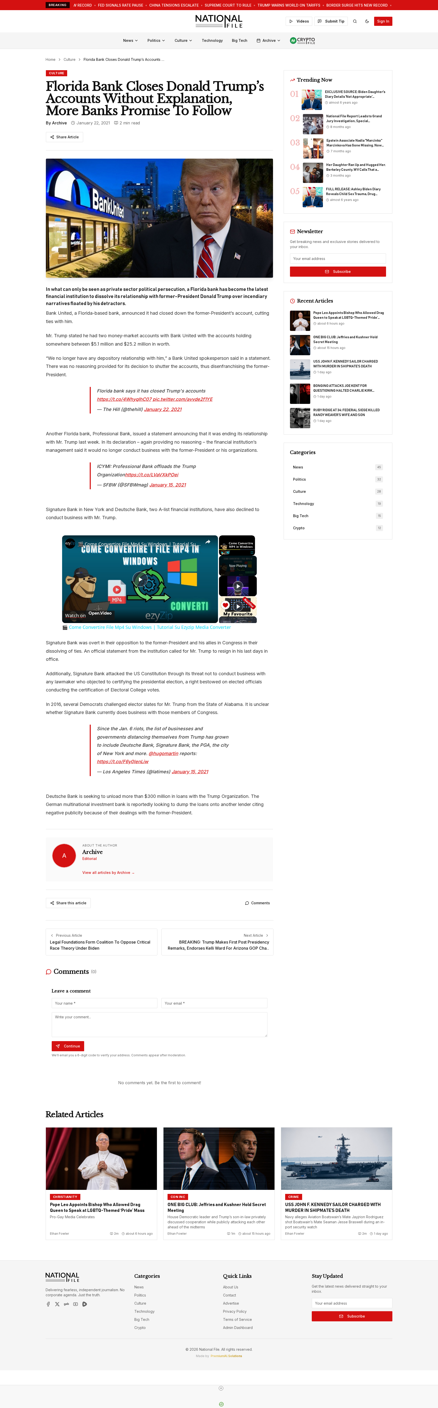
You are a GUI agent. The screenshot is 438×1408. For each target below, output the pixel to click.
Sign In (383, 21)
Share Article (67, 137)
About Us (230, 1287)
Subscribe (342, 271)
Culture (181, 40)
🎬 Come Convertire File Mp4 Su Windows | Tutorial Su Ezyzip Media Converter (139, 544)
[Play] (222, 553)
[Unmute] (228, 553)
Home (51, 59)
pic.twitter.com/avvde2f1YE (182, 399)
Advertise (231, 1303)
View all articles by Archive (108, 872)
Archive (269, 40)
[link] (70, 543)
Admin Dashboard (238, 1327)
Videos (303, 21)
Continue (72, 1046)
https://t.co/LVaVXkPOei (151, 474)
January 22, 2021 (162, 409)
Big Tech (239, 40)
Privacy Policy (235, 1311)
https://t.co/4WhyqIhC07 (124, 399)
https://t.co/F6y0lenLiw (122, 761)
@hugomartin (163, 753)
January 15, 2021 (167, 484)
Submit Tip (334, 21)
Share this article (71, 903)
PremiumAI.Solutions (226, 1356)
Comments (260, 903)
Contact (229, 1295)
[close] (221, 1388)
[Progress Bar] (237, 549)
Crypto (140, 1327)
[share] (207, 542)
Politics (154, 40)
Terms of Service (237, 1319)
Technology (212, 40)
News (128, 40)
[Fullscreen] (252, 553)
